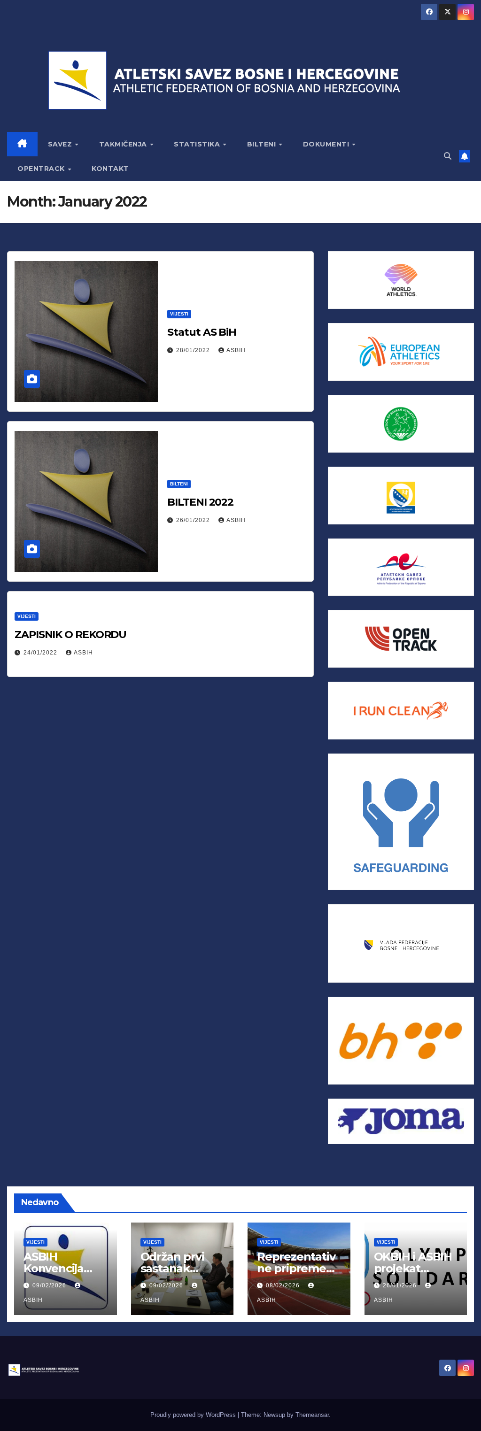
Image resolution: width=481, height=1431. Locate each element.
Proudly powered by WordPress (194, 1414)
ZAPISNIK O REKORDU (70, 634)
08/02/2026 (284, 1285)
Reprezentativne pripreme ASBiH (296, 1268)
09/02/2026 (50, 1285)
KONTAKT (110, 168)
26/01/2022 (194, 520)
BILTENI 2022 (200, 502)
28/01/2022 (194, 350)
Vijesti (179, 313)
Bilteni (179, 483)
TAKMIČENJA (124, 144)
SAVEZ (61, 144)
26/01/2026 (401, 1285)
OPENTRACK (42, 168)
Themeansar (312, 1414)
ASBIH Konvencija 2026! (53, 1268)
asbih (236, 350)
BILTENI (262, 144)
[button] (447, 156)
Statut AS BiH (201, 332)
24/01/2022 (41, 652)
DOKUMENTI (327, 144)
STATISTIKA (198, 144)
